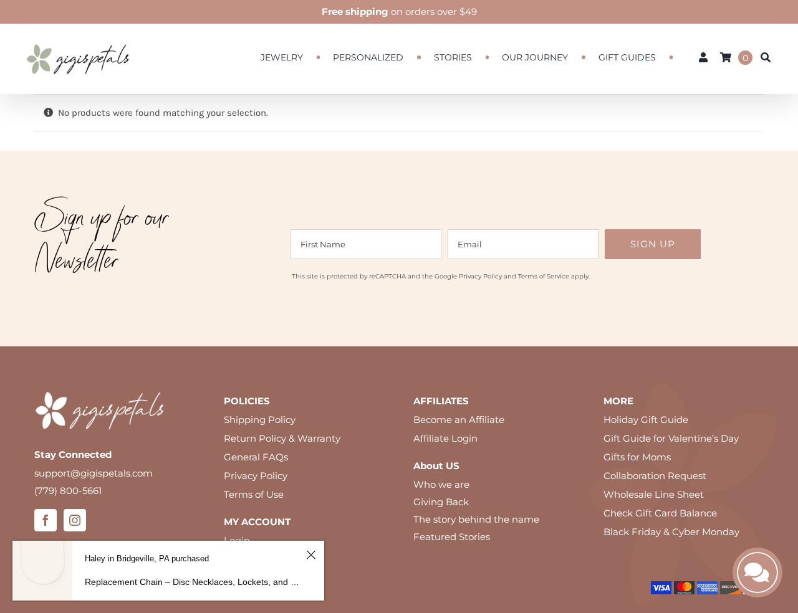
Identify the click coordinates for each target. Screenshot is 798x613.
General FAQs (256, 457)
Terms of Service (543, 276)
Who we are (441, 484)
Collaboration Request (654, 476)
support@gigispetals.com (93, 473)
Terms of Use (254, 494)
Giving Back (441, 502)
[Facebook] (45, 520)
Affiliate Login (445, 438)
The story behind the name (476, 519)
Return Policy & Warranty (282, 438)
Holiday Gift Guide (645, 419)
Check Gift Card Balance (660, 513)
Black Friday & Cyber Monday (671, 532)
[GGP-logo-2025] (78, 38)
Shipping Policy (260, 419)
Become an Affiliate (458, 419)
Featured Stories (451, 537)
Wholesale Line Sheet (653, 494)
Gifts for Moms (637, 457)
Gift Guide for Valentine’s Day (671, 438)
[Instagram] (75, 520)
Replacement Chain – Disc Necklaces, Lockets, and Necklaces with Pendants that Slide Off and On (193, 582)
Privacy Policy (480, 276)
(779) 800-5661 (68, 491)
